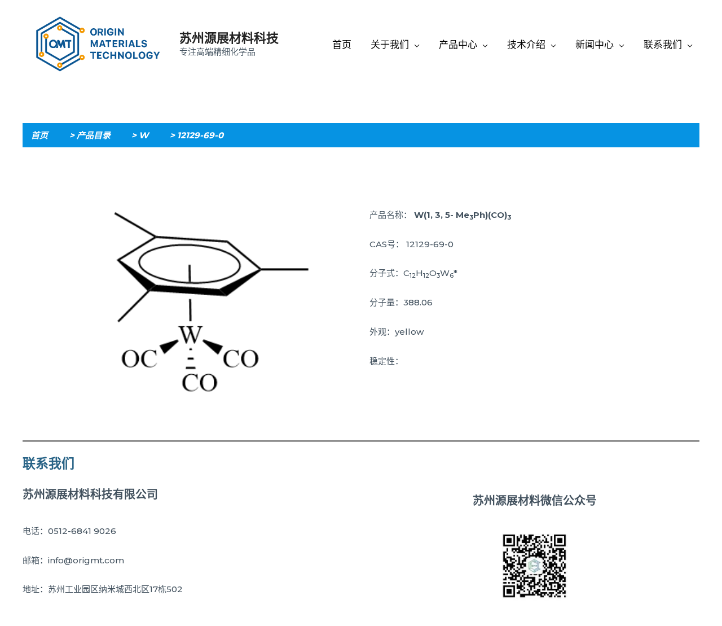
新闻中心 (594, 45)
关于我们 (390, 45)
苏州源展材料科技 (229, 38)
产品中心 (458, 45)
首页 (341, 45)
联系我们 (663, 45)
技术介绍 (526, 45)
